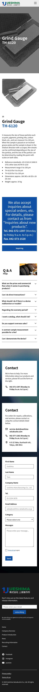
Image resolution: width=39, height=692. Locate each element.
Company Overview (8, 631)
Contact (4, 646)
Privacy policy (6, 673)
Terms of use (6, 677)
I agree (14, 550)
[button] (35, 3)
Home (4, 627)
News (4, 638)
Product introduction (9, 635)
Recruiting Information (9, 642)
